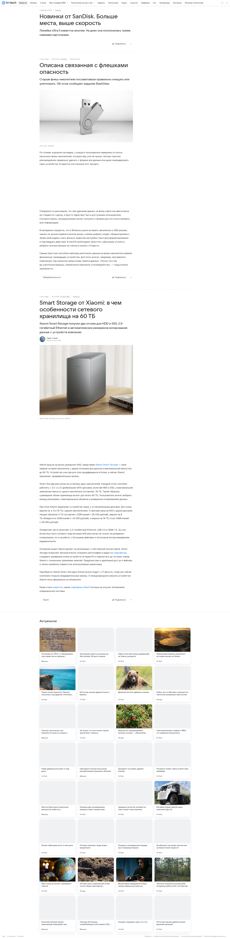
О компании (11, 936)
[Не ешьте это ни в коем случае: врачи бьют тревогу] (96, 722)
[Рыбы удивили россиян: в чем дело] (57, 761)
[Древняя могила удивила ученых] (134, 684)
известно (58, 587)
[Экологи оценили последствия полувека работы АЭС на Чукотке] (172, 875)
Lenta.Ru (63, 59)
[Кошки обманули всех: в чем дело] (57, 837)
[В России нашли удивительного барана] (96, 684)
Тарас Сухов (52, 338)
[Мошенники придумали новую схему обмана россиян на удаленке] (134, 875)
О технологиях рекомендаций (191, 936)
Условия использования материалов (166, 936)
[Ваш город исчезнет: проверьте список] (57, 875)
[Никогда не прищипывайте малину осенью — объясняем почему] (134, 722)
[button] (86, 116)
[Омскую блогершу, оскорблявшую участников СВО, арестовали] (96, 914)
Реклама (20, 936)
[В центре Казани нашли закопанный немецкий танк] (57, 914)
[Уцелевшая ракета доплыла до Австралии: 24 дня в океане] (96, 646)
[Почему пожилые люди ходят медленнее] (96, 837)
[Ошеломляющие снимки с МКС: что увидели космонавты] (172, 722)
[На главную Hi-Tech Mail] (10, 3)
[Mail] (3, 3)
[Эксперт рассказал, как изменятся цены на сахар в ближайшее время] (57, 722)
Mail (3, 936)
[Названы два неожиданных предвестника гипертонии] (96, 799)
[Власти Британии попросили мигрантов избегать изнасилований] (57, 799)
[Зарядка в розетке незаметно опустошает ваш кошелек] (134, 799)
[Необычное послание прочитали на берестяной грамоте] (172, 837)
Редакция (148, 936)
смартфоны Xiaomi (80, 587)
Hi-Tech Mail (64, 296)
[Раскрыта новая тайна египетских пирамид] (172, 761)
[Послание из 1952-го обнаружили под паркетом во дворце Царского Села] (57, 646)
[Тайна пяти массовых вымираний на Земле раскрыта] (134, 646)
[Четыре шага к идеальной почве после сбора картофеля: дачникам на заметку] (96, 875)
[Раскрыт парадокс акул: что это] (134, 914)
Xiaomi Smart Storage (106, 464)
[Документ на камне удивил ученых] (134, 761)
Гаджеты (76, 296)
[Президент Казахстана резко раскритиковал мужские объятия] (96, 761)
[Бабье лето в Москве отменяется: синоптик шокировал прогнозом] (172, 684)
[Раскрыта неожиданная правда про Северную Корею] (134, 837)
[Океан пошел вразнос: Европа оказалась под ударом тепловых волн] (57, 684)
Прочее (58, 10)
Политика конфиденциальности (215, 936)
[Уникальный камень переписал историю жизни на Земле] (172, 646)
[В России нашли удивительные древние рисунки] (172, 914)
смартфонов (120, 553)
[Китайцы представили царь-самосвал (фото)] (172, 799)
